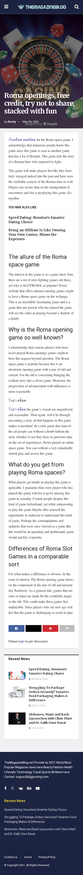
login (21, 641)
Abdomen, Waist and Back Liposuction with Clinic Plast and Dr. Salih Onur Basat (50, 718)
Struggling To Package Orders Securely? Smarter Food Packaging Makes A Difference (49, 694)
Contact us (10, 857)
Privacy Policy (47, 857)
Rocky (12, 122)
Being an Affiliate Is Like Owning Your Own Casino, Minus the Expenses (37, 234)
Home (28, 857)
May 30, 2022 (31, 122)
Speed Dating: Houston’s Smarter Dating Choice (48, 671)
